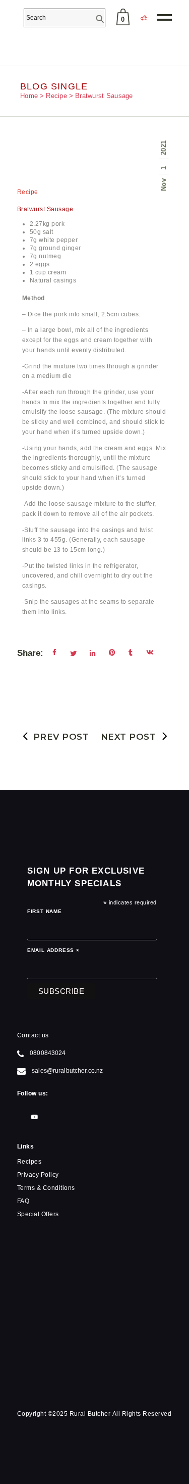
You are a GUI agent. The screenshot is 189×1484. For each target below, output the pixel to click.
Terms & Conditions (46, 1187)
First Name (44, 911)
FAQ (23, 1201)
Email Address (53, 951)
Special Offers (38, 1214)
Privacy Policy (38, 1174)
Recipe (56, 96)
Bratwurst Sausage (45, 209)
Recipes (29, 1161)
